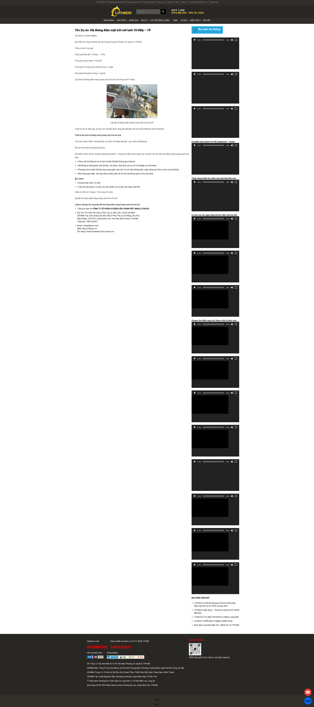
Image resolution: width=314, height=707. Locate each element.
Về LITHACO (101, 2)
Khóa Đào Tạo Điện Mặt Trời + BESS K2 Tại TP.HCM (216, 625)
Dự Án (183, 20)
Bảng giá (133, 20)
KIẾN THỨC (195, 20)
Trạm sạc (161, 2)
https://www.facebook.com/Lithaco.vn (97, 231)
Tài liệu (169, 2)
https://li (85, 228)
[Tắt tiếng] (232, 40)
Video (176, 2)
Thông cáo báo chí (133, 2)
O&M (175, 20)
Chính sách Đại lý (149, 2)
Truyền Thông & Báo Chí (199, 2)
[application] (215, 55)
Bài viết (206, 20)
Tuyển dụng (214, 2)
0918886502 (97, 647)
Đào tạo (184, 2)
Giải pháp (121, 20)
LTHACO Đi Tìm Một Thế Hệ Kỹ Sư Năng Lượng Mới (216, 617)
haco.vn (93, 228)
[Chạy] (195, 40)
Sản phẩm (108, 20)
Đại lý (143, 20)
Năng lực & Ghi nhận (116, 2)
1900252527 (120, 647)
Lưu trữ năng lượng (160, 20)
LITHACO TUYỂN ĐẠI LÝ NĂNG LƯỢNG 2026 (213, 621)
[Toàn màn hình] (236, 40)
